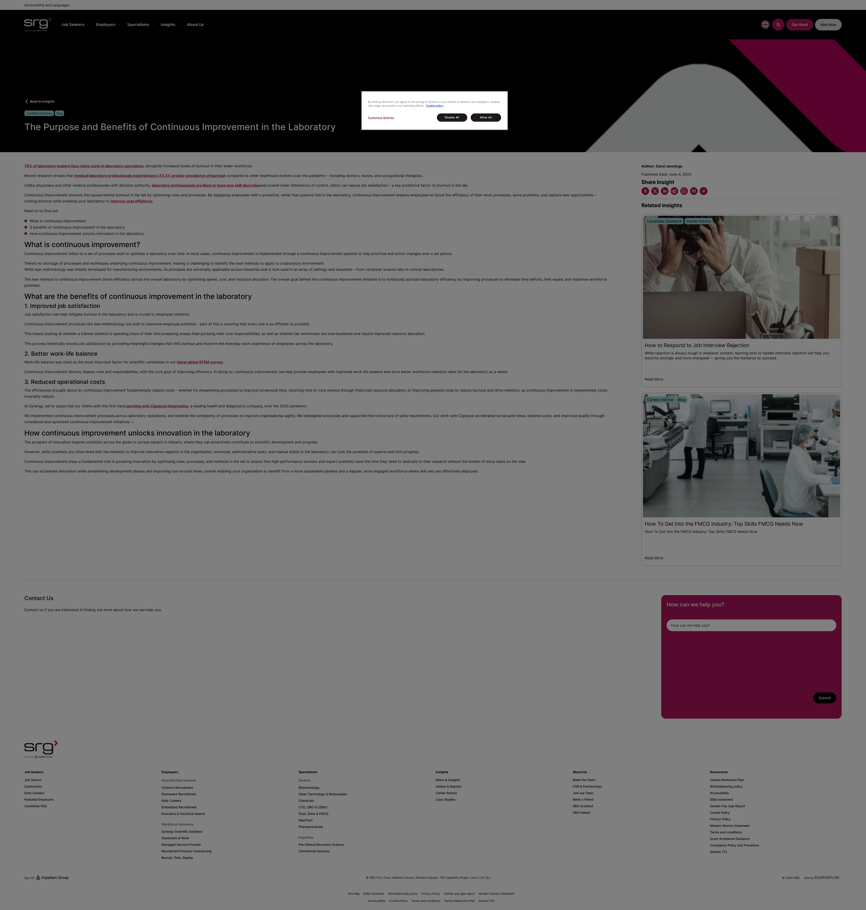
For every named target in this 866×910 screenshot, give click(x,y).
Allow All (486, 117)
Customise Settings (381, 117)
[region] (434, 110)
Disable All (452, 117)
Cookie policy (434, 105)
